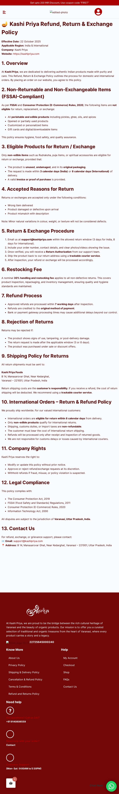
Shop (66, 672)
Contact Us (70, 686)
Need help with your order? (23, 741)
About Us (14, 657)
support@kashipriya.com (28, 541)
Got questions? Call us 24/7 (23, 717)
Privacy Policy (17, 665)
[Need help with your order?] (10, 734)
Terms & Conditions (20, 686)
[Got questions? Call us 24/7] (10, 711)
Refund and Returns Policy (24, 693)
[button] (4, 12)
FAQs (66, 679)
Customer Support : (18, 764)
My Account (70, 657)
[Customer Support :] (10, 758)
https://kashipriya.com (26, 53)
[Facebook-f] (54, 781)
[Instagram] (64, 781)
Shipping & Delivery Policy (24, 672)
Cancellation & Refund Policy (25, 679)
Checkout (69, 665)
